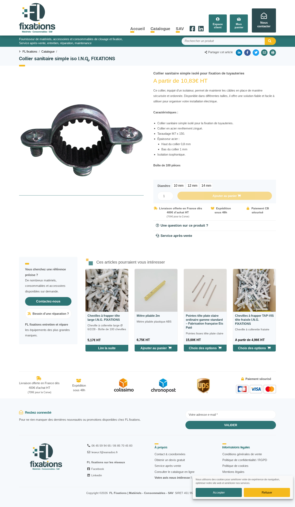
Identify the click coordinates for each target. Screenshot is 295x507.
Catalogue (160, 28)
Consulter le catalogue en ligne (174, 471)
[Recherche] (270, 41)
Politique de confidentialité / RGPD (244, 460)
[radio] (178, 186)
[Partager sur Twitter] (256, 52)
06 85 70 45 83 (122, 445)
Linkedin (96, 475)
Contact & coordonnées (170, 454)
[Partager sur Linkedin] (239, 52)
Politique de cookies (235, 465)
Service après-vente (168, 465)
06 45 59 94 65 (101, 445)
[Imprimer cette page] (273, 52)
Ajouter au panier (225, 196)
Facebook (97, 468)
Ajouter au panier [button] (153, 348)
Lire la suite (107, 348)
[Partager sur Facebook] (247, 52)
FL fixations (29, 51)
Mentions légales (233, 471)
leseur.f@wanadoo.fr (105, 452)
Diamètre (164, 185)
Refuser (267, 492)
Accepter (219, 492)
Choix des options (203, 348)
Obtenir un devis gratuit (170, 460)
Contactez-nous (48, 301)
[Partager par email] (264, 52)
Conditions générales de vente (242, 454)
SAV (180, 28)
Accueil (137, 28)
